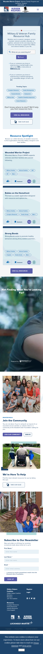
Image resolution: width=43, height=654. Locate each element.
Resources (10, 603)
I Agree (21, 650)
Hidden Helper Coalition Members (14, 594)
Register (29, 589)
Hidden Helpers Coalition (12, 590)
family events (18, 255)
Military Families (11, 170)
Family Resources (12, 607)
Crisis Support (11, 610)
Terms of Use (26, 646)
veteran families (23, 170)
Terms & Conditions (31, 629)
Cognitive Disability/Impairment (26, 97)
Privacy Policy (19, 629)
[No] (40, 644)
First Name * (8, 548)
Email (6, 565)
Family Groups (24, 214)
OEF (33, 170)
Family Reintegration (28, 90)
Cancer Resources (21, 101)
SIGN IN (27, 434)
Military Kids (10, 97)
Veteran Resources (12, 608)
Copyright (8, 629)
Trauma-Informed (15, 94)
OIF (7, 174)
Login (28, 592)
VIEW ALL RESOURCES (21, 115)
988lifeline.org (15, 69)
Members (9, 597)
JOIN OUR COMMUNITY (12, 434)
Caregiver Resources (13, 90)
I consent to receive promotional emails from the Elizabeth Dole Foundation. (22, 573)
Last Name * (8, 557)
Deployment (27, 94)
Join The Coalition (12, 599)
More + (14, 174)
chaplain (9, 255)
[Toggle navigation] (35, 9)
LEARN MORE (20, 5)
